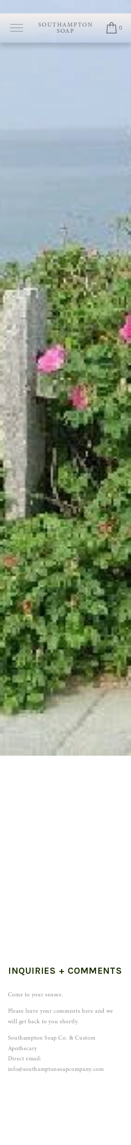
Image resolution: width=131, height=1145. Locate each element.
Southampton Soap (65, 28)
